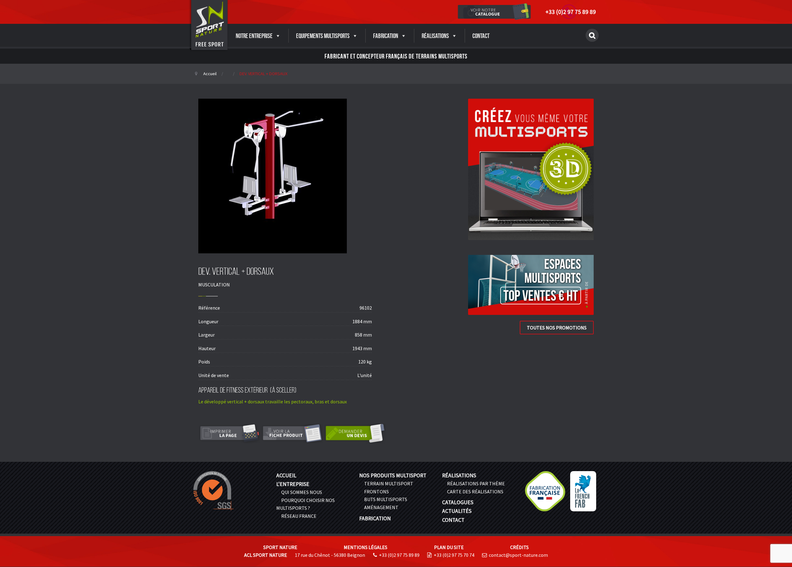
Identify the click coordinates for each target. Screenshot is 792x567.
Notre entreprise (254, 35)
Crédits (519, 547)
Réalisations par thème (476, 483)
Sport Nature (280, 547)
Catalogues (457, 502)
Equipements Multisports (323, 35)
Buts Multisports (385, 499)
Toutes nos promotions (557, 327)
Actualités (456, 511)
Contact (480, 35)
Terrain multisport (388, 483)
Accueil (210, 73)
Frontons (376, 491)
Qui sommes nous (301, 492)
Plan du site (449, 547)
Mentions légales (365, 547)
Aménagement (381, 507)
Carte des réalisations (475, 491)
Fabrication (385, 35)
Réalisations (435, 35)
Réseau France (298, 516)
